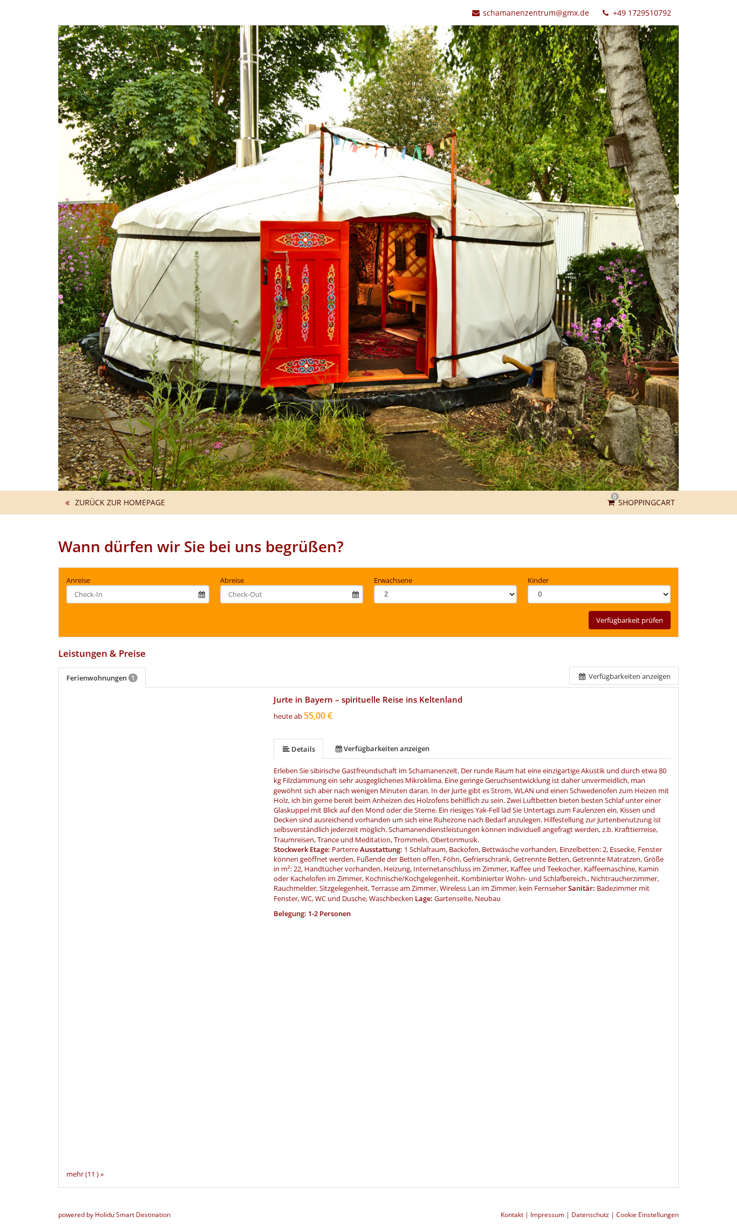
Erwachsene (393, 580)
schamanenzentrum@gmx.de (536, 13)
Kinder (538, 580)
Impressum (547, 1214)
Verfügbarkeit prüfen (629, 620)
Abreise (232, 580)
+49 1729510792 (641, 13)
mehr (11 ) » (85, 1174)
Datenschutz (590, 1214)
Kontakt (512, 1214)
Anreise (78, 580)
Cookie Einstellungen (647, 1214)
